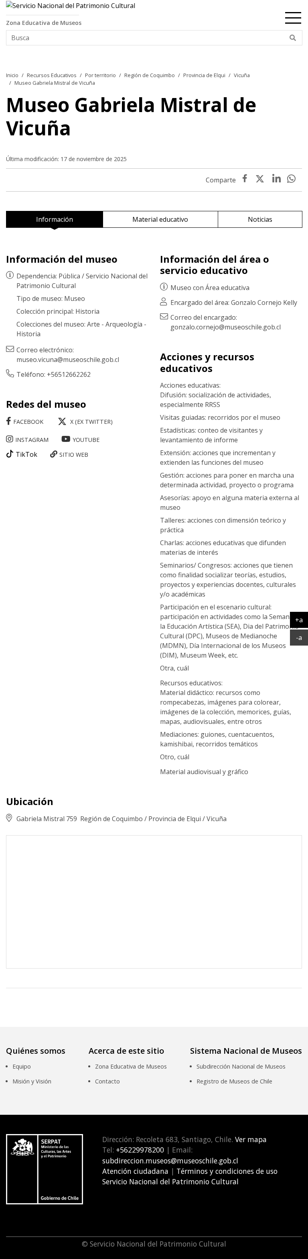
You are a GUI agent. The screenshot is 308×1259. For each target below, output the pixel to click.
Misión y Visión (31, 1081)
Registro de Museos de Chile (234, 1081)
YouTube (86, 440)
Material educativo (160, 219)
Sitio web (73, 454)
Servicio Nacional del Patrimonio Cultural (170, 1181)
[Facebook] (244, 180)
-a (302, 637)
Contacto (107, 1081)
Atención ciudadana (135, 1171)
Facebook (28, 421)
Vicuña (242, 75)
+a (301, 619)
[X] (260, 180)
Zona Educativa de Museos (131, 1066)
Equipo (21, 1066)
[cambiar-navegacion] (293, 16)
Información (54, 219)
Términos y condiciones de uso (227, 1171)
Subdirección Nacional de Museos (241, 1066)
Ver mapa (250, 1139)
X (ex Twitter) (91, 421)
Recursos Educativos (52, 75)
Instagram (32, 440)
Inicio (12, 75)
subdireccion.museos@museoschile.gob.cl (170, 1160)
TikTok (26, 454)
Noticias (260, 219)
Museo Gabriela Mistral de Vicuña (54, 82)
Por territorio (100, 75)
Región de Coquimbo (149, 75)
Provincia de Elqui (204, 75)
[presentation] (276, 180)
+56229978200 (139, 1150)
